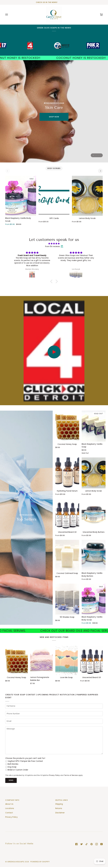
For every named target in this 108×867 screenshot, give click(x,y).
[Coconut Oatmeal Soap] (67, 555)
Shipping (59, 804)
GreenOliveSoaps (15, 862)
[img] (54, 243)
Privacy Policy (54, 775)
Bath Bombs (13, 764)
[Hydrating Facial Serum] (67, 472)
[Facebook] (76, 844)
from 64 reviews (52, 246)
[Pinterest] (91, 844)
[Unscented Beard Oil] (67, 514)
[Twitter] (81, 844)
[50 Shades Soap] (67, 599)
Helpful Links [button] (61, 800)
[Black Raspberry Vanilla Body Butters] (93, 555)
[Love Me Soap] (66, 660)
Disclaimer (60, 812)
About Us (9, 804)
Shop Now (54, 117)
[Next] (100, 171)
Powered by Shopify (40, 862)
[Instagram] (96, 844)
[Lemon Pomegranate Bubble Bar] (41, 660)
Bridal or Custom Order (18, 770)
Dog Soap (12, 767)
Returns (58, 808)
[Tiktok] (86, 844)
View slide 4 (98, 155)
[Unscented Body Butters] (93, 514)
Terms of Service (71, 775)
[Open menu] (9, 14)
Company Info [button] (12, 800)
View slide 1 (93, 155)
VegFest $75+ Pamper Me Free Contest (25, 761)
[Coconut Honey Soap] (67, 426)
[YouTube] (101, 844)
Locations (9, 808)
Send (11, 780)
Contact (9, 812)
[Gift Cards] (54, 196)
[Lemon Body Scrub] (87, 196)
